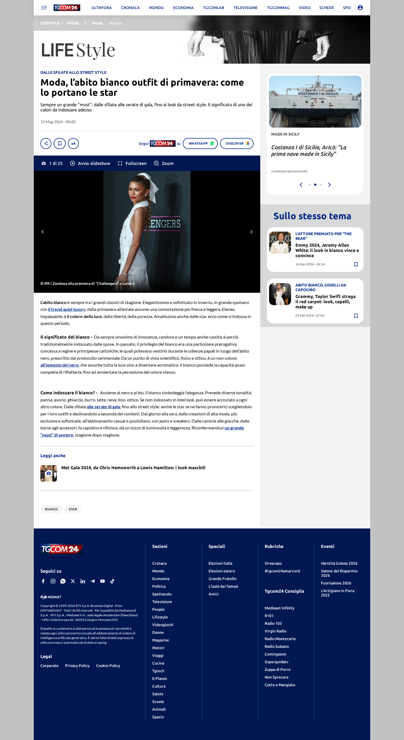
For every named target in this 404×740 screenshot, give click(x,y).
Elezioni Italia (220, 563)
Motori (158, 648)
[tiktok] (112, 581)
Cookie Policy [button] (108, 665)
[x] (73, 581)
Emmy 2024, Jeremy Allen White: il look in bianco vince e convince (327, 250)
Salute (158, 694)
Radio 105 (273, 623)
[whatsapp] (63, 581)
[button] (89, 163)
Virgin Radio (275, 631)
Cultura (158, 686)
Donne (158, 632)
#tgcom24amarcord (282, 571)
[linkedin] (82, 581)
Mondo (158, 571)
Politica (159, 586)
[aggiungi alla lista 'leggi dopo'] (60, 143)
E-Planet (159, 678)
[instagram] (53, 581)
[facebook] (43, 581)
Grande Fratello (222, 578)
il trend (66, 309)
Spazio (158, 717)
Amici (214, 594)
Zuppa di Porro (277, 669)
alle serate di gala (103, 406)
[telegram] (92, 581)
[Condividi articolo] (45, 143)
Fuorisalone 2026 (336, 583)
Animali (159, 709)
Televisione (162, 602)
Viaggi (158, 655)
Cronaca (159, 563)
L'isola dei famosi (223, 586)
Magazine (160, 640)
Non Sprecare (277, 677)
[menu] (44, 7)
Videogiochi (162, 625)
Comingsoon (275, 654)
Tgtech (158, 671)
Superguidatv (276, 662)
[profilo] (360, 7)
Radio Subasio (277, 646)
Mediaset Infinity (279, 608)
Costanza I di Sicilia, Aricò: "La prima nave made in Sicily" (308, 150)
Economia (160, 578)
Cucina (158, 663)
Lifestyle (160, 617)
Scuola (158, 701)
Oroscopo (273, 563)
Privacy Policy (77, 665)
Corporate (49, 665)
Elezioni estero (222, 571)
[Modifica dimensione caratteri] (73, 143)
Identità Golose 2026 (339, 563)
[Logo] (67, 7)
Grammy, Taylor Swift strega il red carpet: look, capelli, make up (325, 301)
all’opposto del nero (59, 364)
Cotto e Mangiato (280, 685)
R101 (269, 616)
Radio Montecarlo (280, 639)
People (158, 609)
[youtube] (102, 581)
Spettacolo (161, 594)
